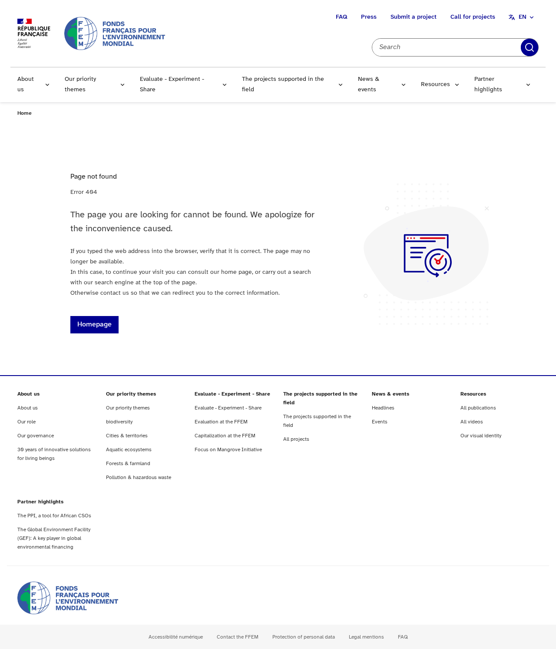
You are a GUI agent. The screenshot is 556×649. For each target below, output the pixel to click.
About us (25, 84)
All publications (478, 408)
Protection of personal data (303, 637)
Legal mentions (366, 637)
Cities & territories (127, 436)
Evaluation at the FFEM (221, 422)
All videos (471, 422)
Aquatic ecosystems (129, 450)
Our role (26, 422)
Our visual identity (480, 436)
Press (369, 17)
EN (522, 17)
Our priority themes (80, 84)
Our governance (35, 436)
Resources (435, 84)
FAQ (341, 17)
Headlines (383, 408)
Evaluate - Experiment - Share (172, 84)
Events (379, 422)
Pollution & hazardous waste (138, 477)
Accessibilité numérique (176, 637)
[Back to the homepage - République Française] (114, 33)
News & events (368, 84)
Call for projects (472, 17)
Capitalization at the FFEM (225, 436)
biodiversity (119, 422)
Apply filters (529, 47)
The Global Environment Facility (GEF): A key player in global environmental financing (53, 538)
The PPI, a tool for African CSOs (54, 516)
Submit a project (414, 17)
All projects (296, 439)
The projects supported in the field (283, 84)
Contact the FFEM (237, 637)
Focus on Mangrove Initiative (228, 450)
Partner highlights (488, 84)
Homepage (94, 324)
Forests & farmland (128, 463)
